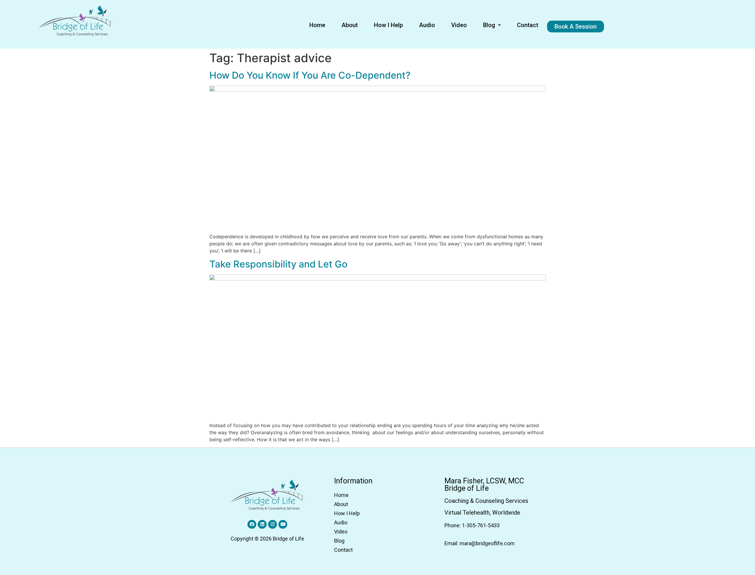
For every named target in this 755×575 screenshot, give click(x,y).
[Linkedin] (262, 524)
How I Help (388, 25)
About (350, 25)
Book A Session (575, 26)
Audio (427, 25)
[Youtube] (282, 524)
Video (459, 25)
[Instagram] (272, 524)
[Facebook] (251, 524)
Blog (489, 25)
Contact (527, 25)
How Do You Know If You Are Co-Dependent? (310, 75)
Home (317, 25)
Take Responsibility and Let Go (278, 264)
